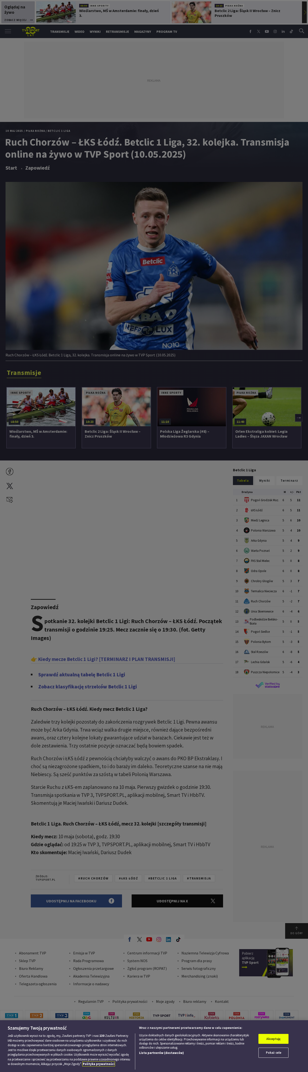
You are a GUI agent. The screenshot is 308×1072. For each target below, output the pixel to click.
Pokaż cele (273, 1053)
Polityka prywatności (99, 1064)
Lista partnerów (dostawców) (161, 1053)
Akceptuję (273, 1039)
